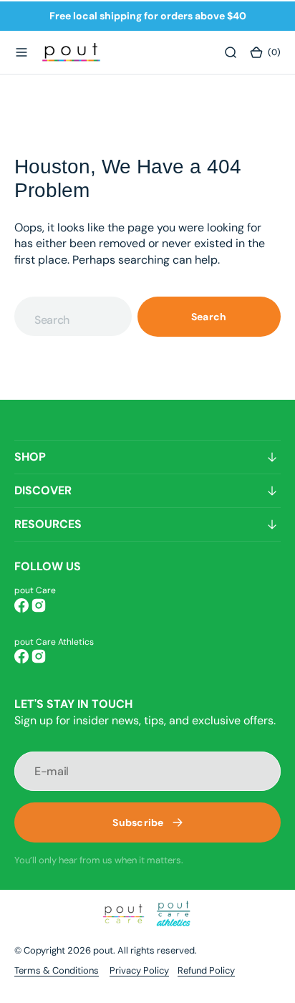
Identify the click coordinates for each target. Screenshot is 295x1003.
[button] (21, 52)
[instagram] (39, 605)
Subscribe (138, 822)
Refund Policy (206, 970)
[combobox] (73, 316)
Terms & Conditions (56, 970)
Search (209, 316)
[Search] (230, 52)
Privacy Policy (139, 970)
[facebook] (21, 605)
